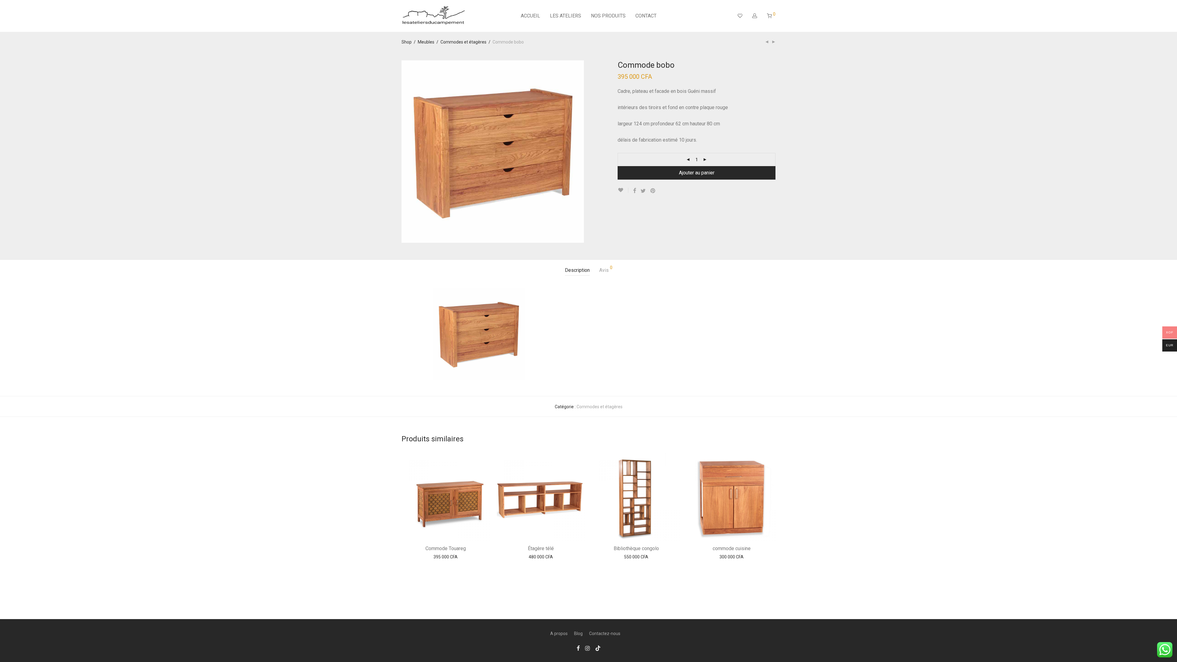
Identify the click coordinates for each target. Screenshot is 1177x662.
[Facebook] (578, 647)
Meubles (426, 42)
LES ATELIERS (565, 16)
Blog (578, 633)
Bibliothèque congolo (636, 548)
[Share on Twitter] (643, 191)
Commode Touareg (445, 548)
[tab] (577, 270)
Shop (407, 42)
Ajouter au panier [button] (445, 557)
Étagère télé (541, 548)
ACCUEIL (530, 16)
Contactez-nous (604, 633)
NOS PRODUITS (608, 16)
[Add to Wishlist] (623, 190)
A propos (559, 633)
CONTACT (646, 16)
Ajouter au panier (696, 173)
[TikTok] (598, 647)
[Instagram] (587, 647)
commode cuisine (732, 548)
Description (577, 270)
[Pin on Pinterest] (653, 191)
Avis (605, 269)
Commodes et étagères (463, 42)
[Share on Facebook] (634, 191)
